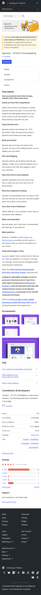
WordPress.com (9, 548)
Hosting (5, 521)
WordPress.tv (8, 542)
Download (6, 62)
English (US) (35, 435)
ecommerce (34, 443)
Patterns (24, 525)
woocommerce (33, 447)
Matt (5, 552)
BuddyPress (7, 559)
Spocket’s (5, 256)
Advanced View (8, 453)
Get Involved (26, 531)
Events (24, 535)
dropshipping (34, 439)
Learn (4, 531)
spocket (7, 56)
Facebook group (8, 292)
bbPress (6, 555)
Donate (25, 538)
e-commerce (25, 443)
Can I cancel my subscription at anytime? (17, 369)
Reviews (7, 75)
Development (9, 80)
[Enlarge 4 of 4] (36, 340)
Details (6, 69)
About (4, 514)
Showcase (25, 514)
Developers (6, 538)
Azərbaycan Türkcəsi (14, 568)
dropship (26, 439)
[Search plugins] (23, 16)
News (4, 518)
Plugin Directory (7, 9)
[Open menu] (38, 3)
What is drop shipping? (10, 383)
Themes (24, 518)
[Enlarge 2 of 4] (36, 317)
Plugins (24, 521)
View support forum (9, 502)
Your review (6, 487)
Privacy (4, 525)
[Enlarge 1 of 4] (17, 317)
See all (36, 487)
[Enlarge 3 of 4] (17, 329)
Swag (24, 542)
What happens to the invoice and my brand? (10, 376)
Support (7, 85)
